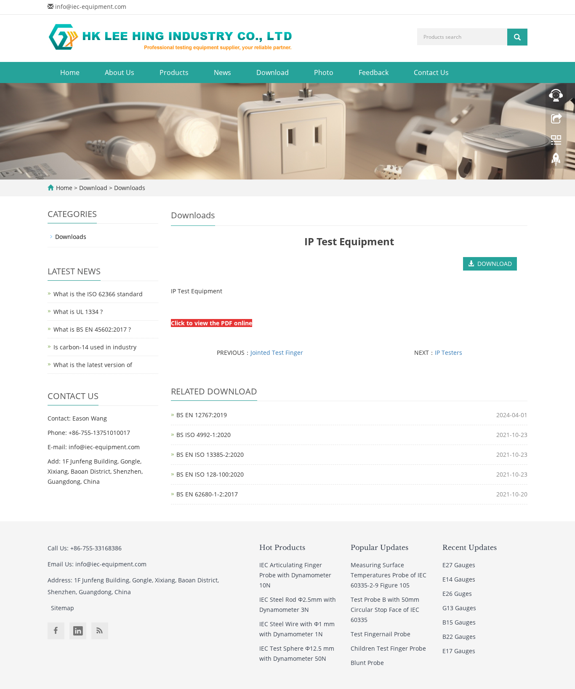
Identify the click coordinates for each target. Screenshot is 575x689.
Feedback (374, 72)
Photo (323, 72)
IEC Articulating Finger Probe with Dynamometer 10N (295, 575)
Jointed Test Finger (276, 353)
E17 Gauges (458, 651)
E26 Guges (457, 594)
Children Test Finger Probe (388, 648)
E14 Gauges (458, 579)
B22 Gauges (459, 637)
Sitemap (62, 608)
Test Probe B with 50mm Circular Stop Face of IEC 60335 (385, 609)
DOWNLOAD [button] (493, 264)
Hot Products (282, 547)
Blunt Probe (367, 663)
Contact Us (431, 72)
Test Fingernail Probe (380, 634)
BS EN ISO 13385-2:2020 (210, 454)
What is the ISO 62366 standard (98, 294)
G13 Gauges (459, 608)
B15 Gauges (459, 622)
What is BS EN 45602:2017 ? (92, 329)
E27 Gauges (458, 565)
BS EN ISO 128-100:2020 (210, 474)
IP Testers (448, 353)
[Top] (556, 161)
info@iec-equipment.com (90, 7)
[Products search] (517, 37)
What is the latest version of (92, 365)
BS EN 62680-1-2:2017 (207, 494)
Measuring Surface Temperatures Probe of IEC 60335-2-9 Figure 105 (388, 575)
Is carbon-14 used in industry (94, 347)
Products (174, 72)
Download (272, 72)
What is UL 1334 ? (78, 312)
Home (70, 72)
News (222, 72)
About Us (119, 72)
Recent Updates (469, 547)
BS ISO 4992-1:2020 (203, 435)
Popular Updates (379, 547)
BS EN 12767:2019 (201, 415)
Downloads (128, 188)
